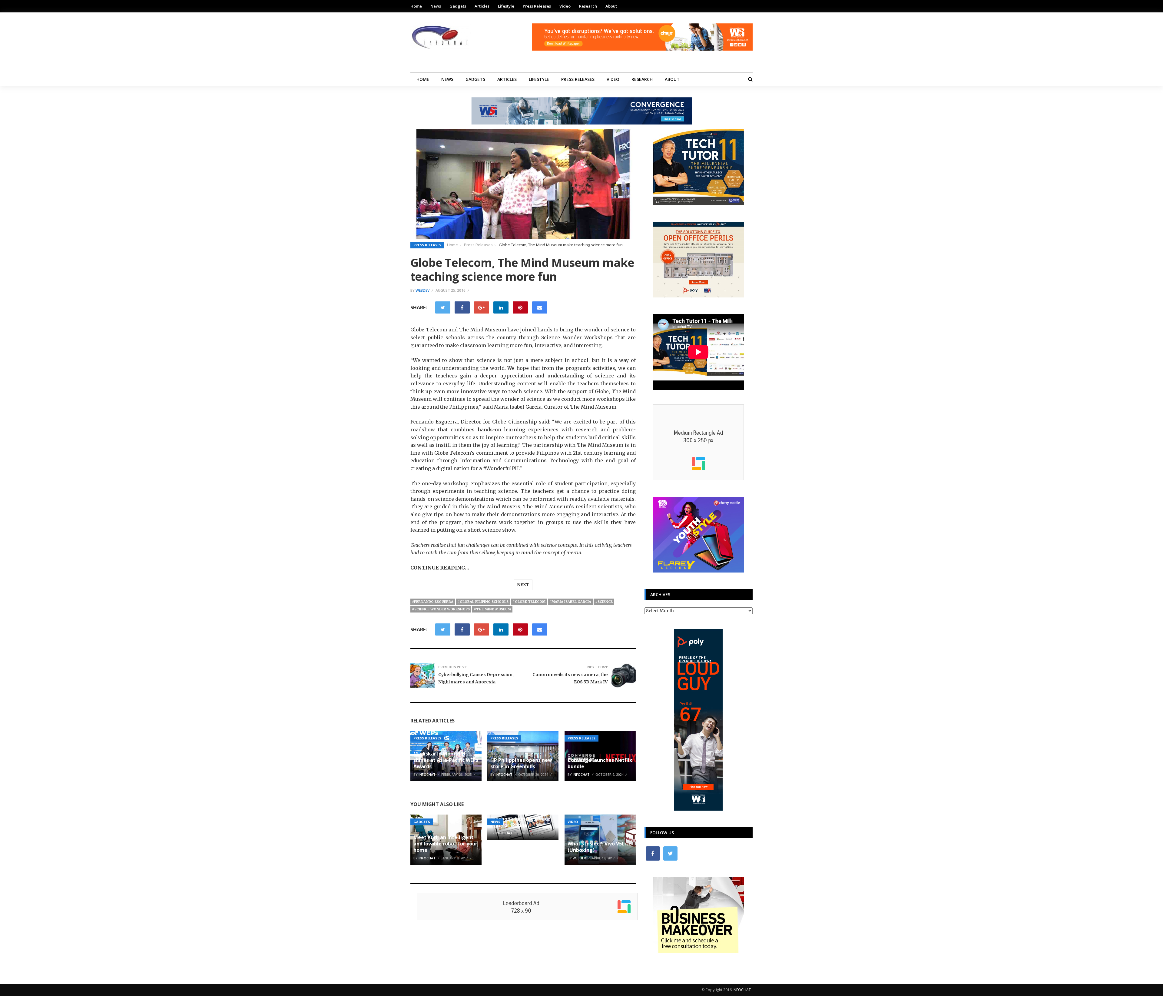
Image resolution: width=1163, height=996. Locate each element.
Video (565, 6)
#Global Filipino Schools (483, 601)
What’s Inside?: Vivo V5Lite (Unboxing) (599, 846)
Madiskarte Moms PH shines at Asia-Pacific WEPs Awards (445, 760)
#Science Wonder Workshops (441, 609)
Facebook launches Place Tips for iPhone (520, 821)
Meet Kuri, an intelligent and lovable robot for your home (445, 843)
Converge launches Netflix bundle (600, 763)
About (611, 6)
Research (588, 6)
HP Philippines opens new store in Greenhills (521, 763)
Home (416, 6)
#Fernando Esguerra (432, 601)
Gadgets (457, 6)
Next (523, 584)
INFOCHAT (742, 989)
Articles (482, 6)
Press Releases (537, 6)
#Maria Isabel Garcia (570, 601)
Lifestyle (506, 6)
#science (604, 601)
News (435, 6)
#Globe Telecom (528, 601)
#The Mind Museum (492, 609)
